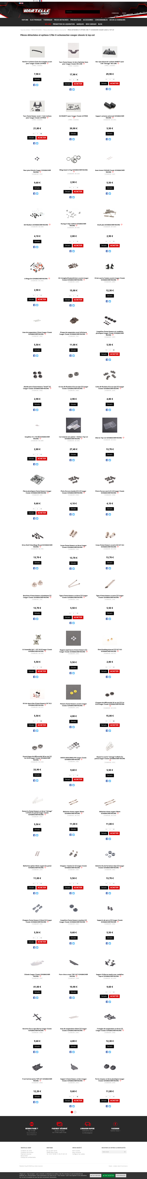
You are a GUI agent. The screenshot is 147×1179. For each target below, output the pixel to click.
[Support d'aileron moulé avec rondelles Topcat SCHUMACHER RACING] (109, 970)
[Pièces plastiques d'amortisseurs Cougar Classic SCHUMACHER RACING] (37, 486)
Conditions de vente (26, 1151)
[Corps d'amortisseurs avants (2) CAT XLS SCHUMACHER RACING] (109, 540)
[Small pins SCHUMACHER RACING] (109, 219)
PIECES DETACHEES (61, 20)
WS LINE (48, 24)
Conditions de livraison (27, 1152)
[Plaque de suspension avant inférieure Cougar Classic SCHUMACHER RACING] (73, 328)
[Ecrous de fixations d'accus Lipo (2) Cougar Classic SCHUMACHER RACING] (73, 382)
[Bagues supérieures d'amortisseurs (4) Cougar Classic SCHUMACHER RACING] (73, 645)
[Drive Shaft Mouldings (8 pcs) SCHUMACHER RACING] (37, 540)
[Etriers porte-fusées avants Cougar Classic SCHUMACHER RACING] (109, 273)
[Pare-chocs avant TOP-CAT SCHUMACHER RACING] (73, 970)
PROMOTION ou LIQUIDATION (64, 24)
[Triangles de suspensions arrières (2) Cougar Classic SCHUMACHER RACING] (109, 1024)
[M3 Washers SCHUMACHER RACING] (37, 219)
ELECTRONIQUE (36, 20)
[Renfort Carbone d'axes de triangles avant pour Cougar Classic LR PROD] (37, 57)
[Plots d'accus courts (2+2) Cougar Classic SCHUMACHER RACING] (109, 486)
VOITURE (25, 20)
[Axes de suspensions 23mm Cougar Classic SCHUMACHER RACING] (37, 328)
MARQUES (80, 24)
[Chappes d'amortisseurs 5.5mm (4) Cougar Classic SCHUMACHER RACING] (37, 915)
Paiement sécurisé (26, 1154)
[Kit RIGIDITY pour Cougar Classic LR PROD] (73, 111)
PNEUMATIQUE (75, 20)
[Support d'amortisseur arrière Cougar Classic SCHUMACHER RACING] (73, 1074)
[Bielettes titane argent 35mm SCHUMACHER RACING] (73, 807)
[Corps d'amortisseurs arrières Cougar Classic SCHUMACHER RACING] (73, 541)
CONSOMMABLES (101, 20)
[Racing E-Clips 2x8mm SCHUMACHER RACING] (73, 219)
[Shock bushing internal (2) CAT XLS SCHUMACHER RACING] (109, 645)
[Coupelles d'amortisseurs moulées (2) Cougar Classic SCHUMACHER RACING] (73, 915)
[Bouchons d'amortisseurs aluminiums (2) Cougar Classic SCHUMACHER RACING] (37, 591)
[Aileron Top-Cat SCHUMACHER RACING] (109, 432)
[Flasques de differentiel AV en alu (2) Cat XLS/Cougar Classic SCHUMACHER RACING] (109, 699)
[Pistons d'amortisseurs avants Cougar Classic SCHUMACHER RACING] (73, 699)
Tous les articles (25, 30)
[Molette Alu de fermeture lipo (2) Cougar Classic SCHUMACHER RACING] (109, 861)
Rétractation (24, 1156)
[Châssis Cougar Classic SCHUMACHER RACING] (37, 970)
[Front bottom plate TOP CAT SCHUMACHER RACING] (37, 1074)
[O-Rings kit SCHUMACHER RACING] (37, 273)
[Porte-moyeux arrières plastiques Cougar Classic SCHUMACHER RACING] (109, 1074)
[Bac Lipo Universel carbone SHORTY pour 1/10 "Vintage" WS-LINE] (109, 57)
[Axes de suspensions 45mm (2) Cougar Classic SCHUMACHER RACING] (73, 1024)
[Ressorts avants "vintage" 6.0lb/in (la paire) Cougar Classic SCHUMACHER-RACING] (109, 753)
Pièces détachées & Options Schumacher (54, 30)
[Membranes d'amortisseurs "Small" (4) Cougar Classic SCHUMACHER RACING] (37, 382)
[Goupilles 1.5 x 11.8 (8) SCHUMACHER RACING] (37, 432)
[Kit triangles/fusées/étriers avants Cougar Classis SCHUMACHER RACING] (73, 273)
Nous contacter (76, 1152)
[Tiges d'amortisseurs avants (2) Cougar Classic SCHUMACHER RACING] (109, 591)
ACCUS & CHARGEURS (117, 20)
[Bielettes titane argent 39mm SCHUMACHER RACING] (109, 807)
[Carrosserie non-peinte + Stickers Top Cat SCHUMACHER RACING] (73, 432)
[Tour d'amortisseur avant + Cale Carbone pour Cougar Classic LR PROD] (37, 111)
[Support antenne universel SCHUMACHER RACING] (109, 111)
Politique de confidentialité (28, 1157)
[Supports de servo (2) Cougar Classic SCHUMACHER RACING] (109, 915)
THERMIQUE (47, 20)
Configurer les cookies (78, 1154)
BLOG (100, 24)
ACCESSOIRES (88, 20)
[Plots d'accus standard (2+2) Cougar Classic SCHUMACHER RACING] (73, 486)
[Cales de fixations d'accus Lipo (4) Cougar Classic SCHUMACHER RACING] (109, 382)
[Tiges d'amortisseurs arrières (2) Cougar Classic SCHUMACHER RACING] (73, 591)
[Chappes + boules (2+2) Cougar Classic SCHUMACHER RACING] (73, 861)
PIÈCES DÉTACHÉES (36, 30)
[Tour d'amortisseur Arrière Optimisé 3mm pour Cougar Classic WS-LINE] (73, 57)
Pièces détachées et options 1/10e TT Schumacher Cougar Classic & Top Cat (91, 30)
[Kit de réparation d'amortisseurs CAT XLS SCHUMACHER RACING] (37, 699)
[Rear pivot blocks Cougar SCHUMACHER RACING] (37, 165)
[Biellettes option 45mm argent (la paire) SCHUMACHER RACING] (37, 861)
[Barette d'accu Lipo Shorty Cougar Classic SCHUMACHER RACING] (37, 1024)
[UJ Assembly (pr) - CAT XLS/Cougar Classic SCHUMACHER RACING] (37, 645)
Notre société (76, 1151)
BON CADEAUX (91, 24)
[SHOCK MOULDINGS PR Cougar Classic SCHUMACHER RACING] (73, 753)
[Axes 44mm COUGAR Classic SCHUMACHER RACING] (109, 165)
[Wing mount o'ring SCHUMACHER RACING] (73, 165)
